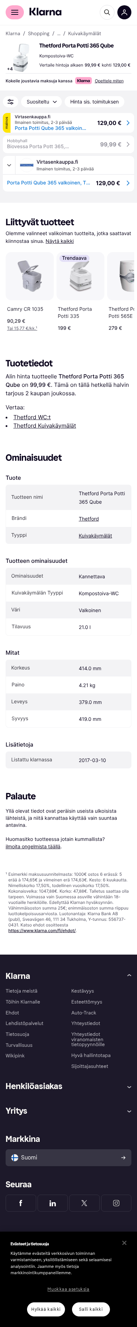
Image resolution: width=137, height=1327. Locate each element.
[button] (21, 57)
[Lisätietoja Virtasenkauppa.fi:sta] (9, 165)
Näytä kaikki (60, 241)
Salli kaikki (91, 1309)
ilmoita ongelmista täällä (33, 846)
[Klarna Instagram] (116, 1203)
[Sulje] (124, 1243)
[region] (68, 1279)
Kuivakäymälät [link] (84, 34)
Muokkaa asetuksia (68, 1289)
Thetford (89, 519)
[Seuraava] (122, 290)
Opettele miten (109, 80)
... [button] (58, 34)
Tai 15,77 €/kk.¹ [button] (22, 328)
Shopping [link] (39, 34)
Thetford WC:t (32, 417)
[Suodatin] (10, 101)
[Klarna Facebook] (21, 1203)
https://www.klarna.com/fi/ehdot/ (42, 930)
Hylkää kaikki (46, 1309)
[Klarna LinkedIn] (53, 1203)
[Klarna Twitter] (84, 1203)
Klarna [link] (13, 34)
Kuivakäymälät (95, 536)
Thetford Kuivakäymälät (44, 425)
